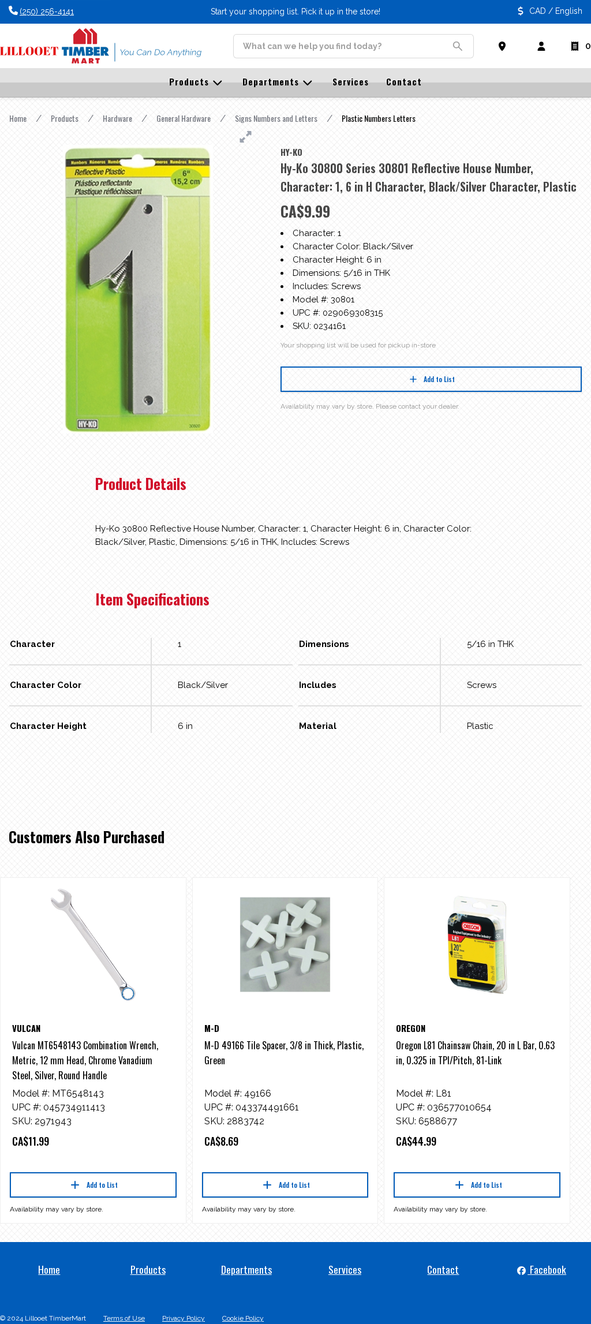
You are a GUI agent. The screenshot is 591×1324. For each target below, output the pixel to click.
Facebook (547, 1269)
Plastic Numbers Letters (379, 118)
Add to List (439, 379)
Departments (246, 1269)
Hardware (117, 118)
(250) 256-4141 (47, 11)
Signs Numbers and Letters (276, 118)
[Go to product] (93, 945)
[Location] (504, 46)
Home (18, 118)
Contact (443, 1269)
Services (344, 1269)
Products (64, 118)
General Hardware (183, 118)
